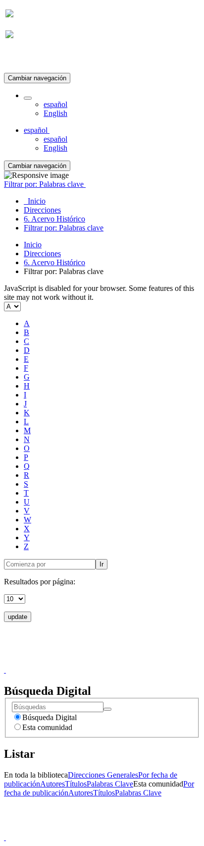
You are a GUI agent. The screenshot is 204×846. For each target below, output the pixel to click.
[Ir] (107, 709)
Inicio (33, 244)
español (55, 104)
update (17, 616)
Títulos (76, 784)
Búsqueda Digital (49, 717)
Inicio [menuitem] (35, 201)
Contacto (80, 661)
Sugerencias (119, 661)
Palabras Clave (110, 784)
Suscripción (23, 59)
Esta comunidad (47, 727)
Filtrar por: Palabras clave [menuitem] (63, 228)
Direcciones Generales (103, 775)
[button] (28, 98)
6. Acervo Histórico (54, 262)
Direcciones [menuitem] (42, 210)
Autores (52, 784)
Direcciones (42, 253)
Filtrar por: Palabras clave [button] (45, 184)
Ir (101, 564)
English (55, 113)
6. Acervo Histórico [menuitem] (54, 219)
